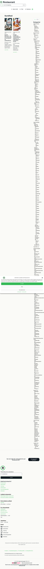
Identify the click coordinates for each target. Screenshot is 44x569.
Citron (37, 181)
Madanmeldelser (37, 355)
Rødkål (37, 219)
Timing (35, 388)
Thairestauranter (37, 328)
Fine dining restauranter (36, 275)
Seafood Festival (36, 31)
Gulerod (37, 197)
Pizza (35, 438)
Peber (37, 241)
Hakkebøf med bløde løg (36, 407)
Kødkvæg (38, 230)
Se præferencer (22, 289)
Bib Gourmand (36, 251)
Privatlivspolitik (24, 291)
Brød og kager (36, 125)
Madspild (36, 359)
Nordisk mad (36, 436)
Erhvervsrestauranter (38, 266)
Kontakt (6, 550)
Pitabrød (36, 132)
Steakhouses (37, 319)
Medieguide (3, 509)
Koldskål (36, 409)
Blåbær (37, 166)
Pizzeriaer (36, 299)
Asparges (38, 160)
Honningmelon (39, 202)
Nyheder (2, 502)
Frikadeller (36, 400)
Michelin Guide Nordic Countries (36, 367)
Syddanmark (36, 102)
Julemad (36, 433)
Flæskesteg (36, 398)
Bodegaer (36, 35)
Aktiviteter (3, 490)
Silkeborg (37, 77)
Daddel (37, 185)
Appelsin (37, 158)
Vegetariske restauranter (36, 334)
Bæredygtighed (37, 342)
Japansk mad (36, 431)
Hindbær (37, 200)
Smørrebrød (36, 410)
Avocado (37, 162)
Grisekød (37, 228)
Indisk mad (36, 426)
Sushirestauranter (37, 324)
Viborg (36, 80)
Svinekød (37, 233)
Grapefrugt (38, 193)
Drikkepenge (36, 347)
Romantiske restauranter (36, 308)
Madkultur (36, 357)
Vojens (37, 113)
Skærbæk (38, 118)
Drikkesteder (3, 487)
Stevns (36, 98)
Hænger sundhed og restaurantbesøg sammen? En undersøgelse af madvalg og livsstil (16, 38)
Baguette (37, 126)
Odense (36, 115)
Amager (37, 49)
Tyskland (36, 448)
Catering (2, 486)
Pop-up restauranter (36, 303)
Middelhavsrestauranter (39, 297)
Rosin (37, 222)
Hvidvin (37, 143)
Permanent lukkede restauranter (7, 497)
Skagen (36, 86)
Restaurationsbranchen (38, 338)
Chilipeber (38, 179)
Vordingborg (37, 99)
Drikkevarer (36, 140)
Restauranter (37, 305)
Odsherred (37, 94)
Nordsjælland (37, 92)
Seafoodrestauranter (38, 310)
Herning (36, 70)
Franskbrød (37, 130)
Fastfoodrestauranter (38, 270)
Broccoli (37, 174)
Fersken (37, 189)
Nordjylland (36, 81)
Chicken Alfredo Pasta (36, 396)
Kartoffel (37, 214)
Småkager (37, 137)
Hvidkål (37, 204)
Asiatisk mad (35, 423)
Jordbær (37, 208)
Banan (37, 164)
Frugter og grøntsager (37, 152)
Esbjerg (36, 109)
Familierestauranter (38, 268)
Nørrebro (37, 55)
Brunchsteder (37, 256)
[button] (42, 277)
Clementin (38, 183)
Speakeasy (36, 380)
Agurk (37, 154)
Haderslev (37, 111)
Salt (36, 244)
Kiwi (36, 218)
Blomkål (37, 168)
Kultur (35, 354)
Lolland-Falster (36, 91)
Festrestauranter (37, 272)
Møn (36, 101)
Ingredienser (36, 149)
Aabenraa (37, 104)
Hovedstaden (37, 41)
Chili (36, 240)
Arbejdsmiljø (36, 340)
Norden (35, 445)
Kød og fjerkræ (36, 226)
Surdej (36, 139)
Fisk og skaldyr (35, 148)
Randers (36, 75)
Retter (35, 390)
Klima (35, 353)
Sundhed (36, 382)
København (37, 47)
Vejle (36, 79)
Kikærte (37, 216)
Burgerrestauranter (38, 262)
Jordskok (37, 210)
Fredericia (37, 68)
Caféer (35, 264)
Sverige (36, 446)
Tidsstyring (36, 386)
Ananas (37, 155)
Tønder (36, 117)
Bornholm (37, 43)
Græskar (37, 191)
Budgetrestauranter (38, 259)
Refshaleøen (38, 59)
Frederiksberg (38, 45)
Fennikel (37, 187)
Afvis (22, 286)
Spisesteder (36, 317)
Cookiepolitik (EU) (29, 550)
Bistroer (35, 253)
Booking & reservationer (37, 345)
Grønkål (37, 195)
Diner (35, 265)
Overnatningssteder (5, 489)
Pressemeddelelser (38, 375)
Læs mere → (7, 49)
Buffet (35, 261)
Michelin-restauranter (36, 295)
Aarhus (36, 66)
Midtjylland (36, 64)
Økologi (35, 245)
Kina (35, 444)
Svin (36, 232)
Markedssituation (37, 361)
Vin (35, 142)
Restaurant (9, 2)
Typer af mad (36, 420)
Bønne (37, 172)
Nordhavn (38, 53)
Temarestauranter (37, 326)
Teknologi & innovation (36, 384)
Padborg (37, 107)
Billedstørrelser (4, 510)
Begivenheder (36, 23)
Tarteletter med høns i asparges (36, 417)
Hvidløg (37, 206)
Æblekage (36, 391)
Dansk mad (36, 424)
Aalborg (36, 84)
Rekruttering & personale (36, 378)
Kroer (35, 37)
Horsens (36, 72)
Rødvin (37, 145)
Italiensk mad (36, 429)
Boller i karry (36, 393)
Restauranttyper (37, 248)
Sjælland (36, 88)
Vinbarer (36, 336)
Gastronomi (36, 349)
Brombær (37, 176)
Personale (36, 370)
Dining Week (35, 27)
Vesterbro (38, 61)
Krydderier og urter (37, 238)
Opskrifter (36, 246)
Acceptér (22, 283)
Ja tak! (11, 477)
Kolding (36, 74)
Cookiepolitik (19, 291)
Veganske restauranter (36, 331)
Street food (36, 322)
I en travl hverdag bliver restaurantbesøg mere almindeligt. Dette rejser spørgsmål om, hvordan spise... (16, 47)
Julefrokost (36, 28)
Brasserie (36, 254)
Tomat (37, 223)
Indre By (37, 51)
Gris (36, 227)
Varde (36, 120)
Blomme (37, 170)
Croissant (37, 128)
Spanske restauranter (36, 315)
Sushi (35, 439)
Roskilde (36, 96)
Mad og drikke (36, 122)
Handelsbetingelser (13, 550)
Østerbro (37, 57)
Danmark (35, 38)
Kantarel (37, 212)
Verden (35, 443)
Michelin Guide (36, 364)
